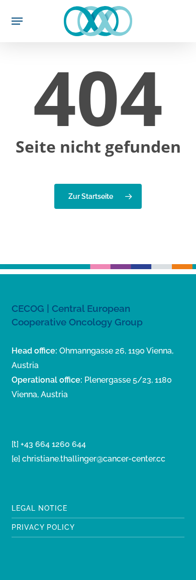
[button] (17, 21)
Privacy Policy (43, 527)
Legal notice (39, 508)
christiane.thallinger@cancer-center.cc (93, 458)
